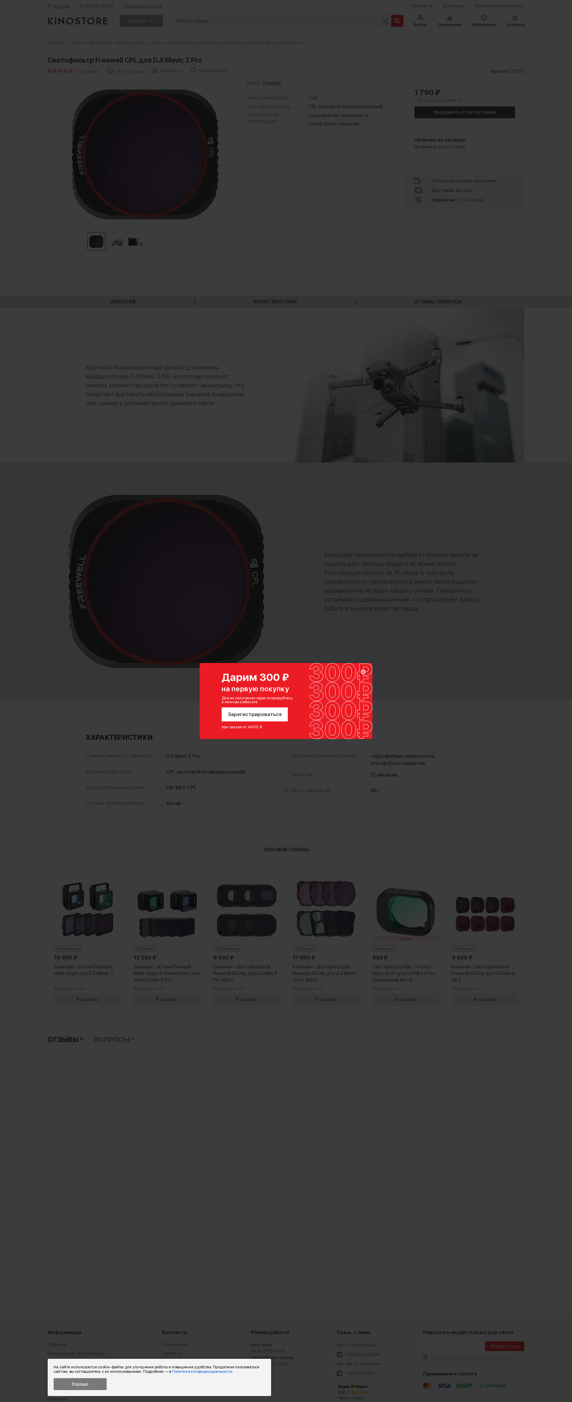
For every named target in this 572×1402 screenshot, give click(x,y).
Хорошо (80, 1384)
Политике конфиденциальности (202, 1371)
